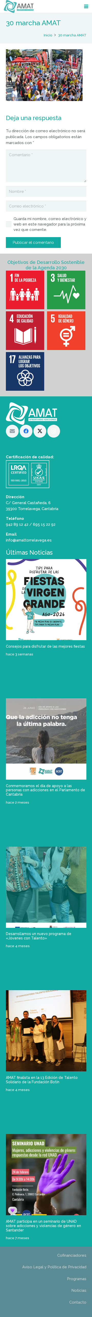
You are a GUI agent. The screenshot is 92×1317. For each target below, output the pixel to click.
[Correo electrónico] (12, 431)
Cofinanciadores (71, 1255)
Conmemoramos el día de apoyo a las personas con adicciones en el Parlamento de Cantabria (45, 790)
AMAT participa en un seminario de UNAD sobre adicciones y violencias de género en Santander (43, 1225)
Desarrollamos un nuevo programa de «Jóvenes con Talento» (38, 936)
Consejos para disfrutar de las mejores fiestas (45, 646)
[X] (39, 431)
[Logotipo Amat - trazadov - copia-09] (18, 6)
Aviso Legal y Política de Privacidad (54, 1267)
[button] (86, 6)
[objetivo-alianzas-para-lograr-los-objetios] (25, 371)
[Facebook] (26, 431)
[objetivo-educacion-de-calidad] (25, 330)
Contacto (77, 1302)
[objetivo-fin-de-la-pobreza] (25, 290)
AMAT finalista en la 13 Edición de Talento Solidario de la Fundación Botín (42, 1080)
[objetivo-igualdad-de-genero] (66, 330)
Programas (76, 1279)
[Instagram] (53, 431)
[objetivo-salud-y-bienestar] (66, 290)
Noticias (78, 1290)
